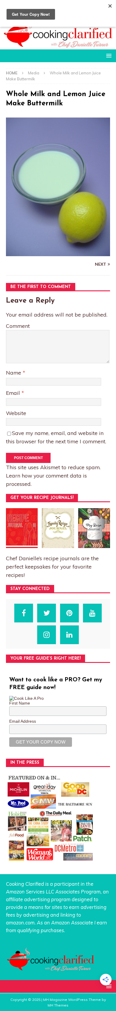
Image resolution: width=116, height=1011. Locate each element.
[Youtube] (92, 613)
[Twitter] (46, 613)
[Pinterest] (69, 613)
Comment (18, 326)
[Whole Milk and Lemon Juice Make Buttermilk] (58, 253)
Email (13, 392)
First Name (19, 703)
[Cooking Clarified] (58, 45)
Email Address (22, 721)
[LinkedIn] (69, 634)
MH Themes (58, 1005)
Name (14, 372)
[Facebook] (23, 613)
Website (16, 413)
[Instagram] (46, 634)
